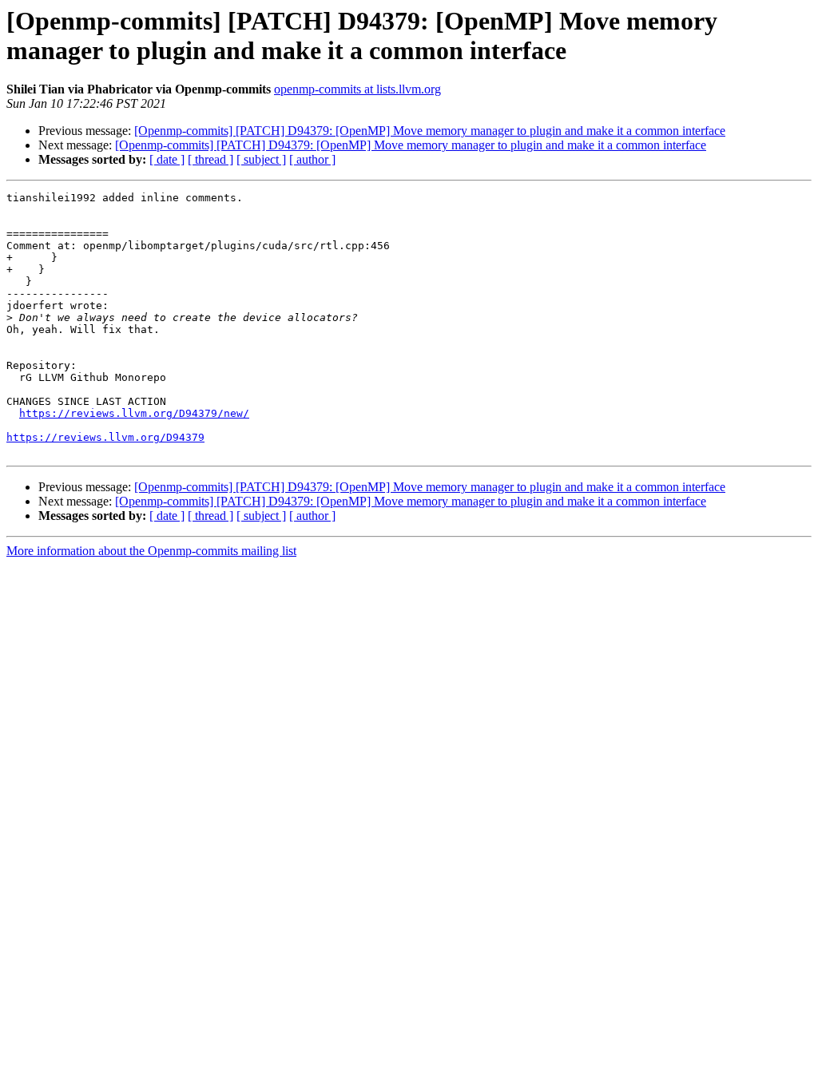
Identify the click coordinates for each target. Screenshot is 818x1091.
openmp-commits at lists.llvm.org (357, 89)
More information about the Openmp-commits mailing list (151, 550)
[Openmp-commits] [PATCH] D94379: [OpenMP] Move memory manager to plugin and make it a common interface (429, 130)
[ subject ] (261, 159)
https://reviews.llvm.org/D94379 (105, 437)
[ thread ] (210, 159)
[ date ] (167, 159)
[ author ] (312, 159)
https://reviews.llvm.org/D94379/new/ (134, 413)
